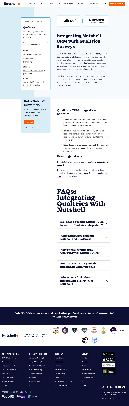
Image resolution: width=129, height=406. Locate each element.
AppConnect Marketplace (77, 173)
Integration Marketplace (37, 358)
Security (58, 366)
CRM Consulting (8, 378)
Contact (84, 362)
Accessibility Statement (63, 381)
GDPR (57, 378)
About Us (85, 354)
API (30, 385)
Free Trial (29, 122)
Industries (32, 378)
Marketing (27, 61)
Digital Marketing (35, 381)
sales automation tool (88, 54)
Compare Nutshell (35, 374)
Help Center (59, 358)
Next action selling (35, 370)
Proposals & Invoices (9, 370)
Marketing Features (9, 362)
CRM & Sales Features (10, 358)
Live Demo (85, 358)
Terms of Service (61, 370)
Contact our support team (33, 70)
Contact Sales (31, 128)
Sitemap (118, 398)
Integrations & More (38, 354)
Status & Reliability (62, 385)
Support (59, 354)
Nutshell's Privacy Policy (36, 82)
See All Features (8, 381)
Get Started (35, 44)
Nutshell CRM (62, 54)
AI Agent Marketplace (36, 362)
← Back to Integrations (33, 21)
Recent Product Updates (37, 366)
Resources (59, 362)
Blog (83, 381)
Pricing (4, 385)
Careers (84, 385)
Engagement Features (10, 366)
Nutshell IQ (6, 374)
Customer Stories (88, 378)
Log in (104, 4)
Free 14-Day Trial (116, 4)
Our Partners (86, 370)
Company (85, 366)
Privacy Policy (60, 374)
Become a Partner (88, 374)
